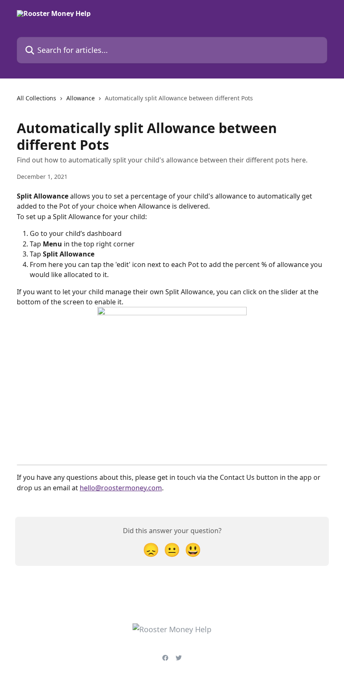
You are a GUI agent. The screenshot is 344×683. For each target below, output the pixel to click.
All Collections (36, 98)
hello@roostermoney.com (121, 487)
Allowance (80, 98)
